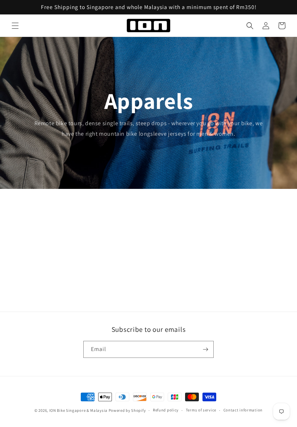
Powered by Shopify (127, 410)
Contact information (243, 410)
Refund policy (166, 410)
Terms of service (201, 410)
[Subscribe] (205, 349)
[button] (15, 26)
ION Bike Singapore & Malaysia (78, 410)
